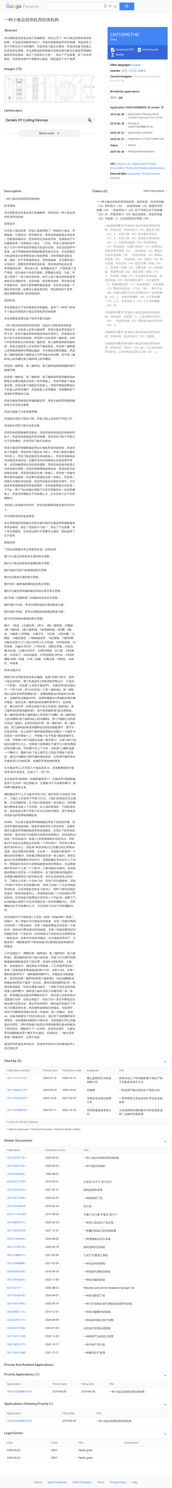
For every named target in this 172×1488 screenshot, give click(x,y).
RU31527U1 (14, 1287)
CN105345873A (16, 1206)
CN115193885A (16, 1110)
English (136, 64)
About (38, 1482)
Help (135, 1482)
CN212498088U (16, 1263)
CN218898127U (16, 1222)
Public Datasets (82, 1482)
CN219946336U (16, 1279)
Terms (100, 1482)
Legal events (139, 163)
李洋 (124, 70)
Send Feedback (57, 1482)
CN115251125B (16, 1336)
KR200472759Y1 (16, 1181)
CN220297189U (16, 1328)
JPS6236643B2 (16, 1174)
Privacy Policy (118, 1482)
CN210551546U (16, 1303)
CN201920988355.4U (19, 1391)
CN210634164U (16, 1165)
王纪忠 (132, 70)
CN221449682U (16, 1238)
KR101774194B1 (17, 1214)
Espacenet (134, 173)
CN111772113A (16, 1078)
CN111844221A (16, 1089)
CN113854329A (16, 1230)
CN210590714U (16, 1157)
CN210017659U (16, 1197)
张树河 (142, 70)
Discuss (115, 177)
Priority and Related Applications (145, 168)
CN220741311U (16, 1319)
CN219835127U (16, 1344)
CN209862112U (16, 1311)
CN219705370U (16, 1246)
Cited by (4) (123, 163)
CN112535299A (16, 1098)
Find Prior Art (150, 49)
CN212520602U (16, 1189)
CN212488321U (16, 1255)
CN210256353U (16, 1295)
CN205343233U (16, 1271)
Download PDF (124, 49)
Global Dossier (151, 173)
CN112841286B (16, 1352)
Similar (119, 54)
